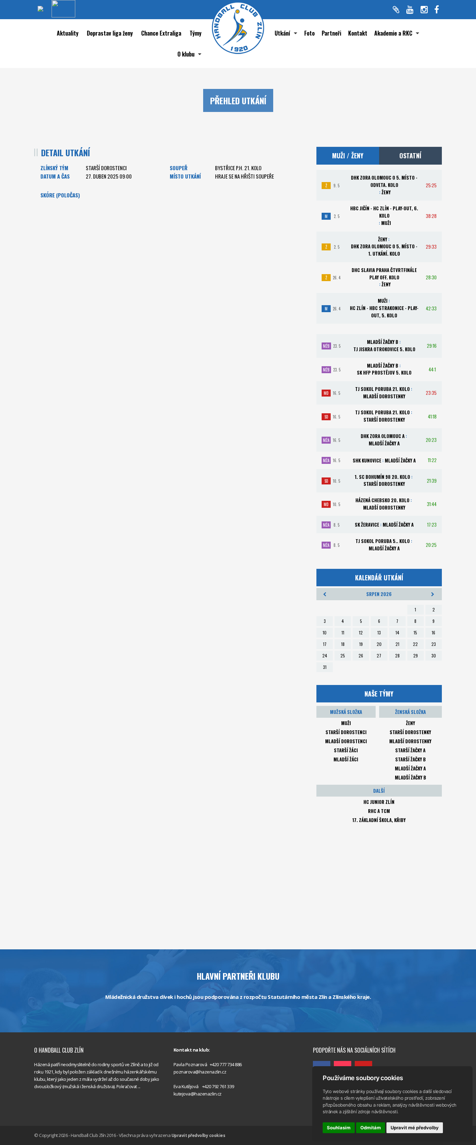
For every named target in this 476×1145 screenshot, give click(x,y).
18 (343, 644)
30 (433, 655)
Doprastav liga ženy (110, 33)
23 (433, 644)
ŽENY (410, 723)
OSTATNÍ (410, 155)
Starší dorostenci (346, 732)
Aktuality (67, 33)
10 (325, 632)
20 (379, 644)
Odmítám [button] (370, 1127)
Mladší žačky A (410, 768)
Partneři (331, 33)
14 (397, 632)
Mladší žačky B (410, 777)
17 (325, 644)
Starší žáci (346, 750)
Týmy (195, 33)
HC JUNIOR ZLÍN (378, 801)
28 (397, 655)
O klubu (185, 54)
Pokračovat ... (128, 1087)
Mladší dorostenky (410, 741)
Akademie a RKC (393, 33)
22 (415, 644)
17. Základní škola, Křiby (379, 819)
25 (342, 655)
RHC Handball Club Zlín (335, 1035)
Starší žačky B (410, 759)
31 (325, 667)
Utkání (282, 33)
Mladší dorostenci (346, 741)
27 (379, 655)
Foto (309, 33)
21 (397, 644)
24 (324, 655)
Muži (346, 723)
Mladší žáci (345, 759)
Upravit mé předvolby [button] (415, 1127)
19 (361, 644)
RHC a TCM (379, 810)
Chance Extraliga (161, 33)
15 (415, 632)
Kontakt (357, 33)
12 (361, 632)
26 (361, 655)
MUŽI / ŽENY (347, 155)
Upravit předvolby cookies (198, 1135)
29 (415, 655)
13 (379, 632)
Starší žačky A (410, 750)
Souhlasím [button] (339, 1127)
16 (433, 632)
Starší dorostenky (410, 732)
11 (342, 632)
